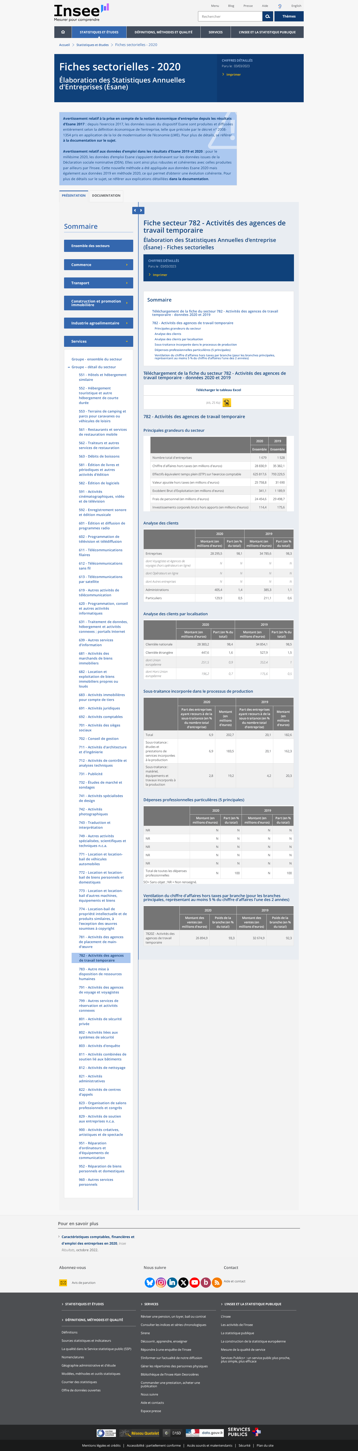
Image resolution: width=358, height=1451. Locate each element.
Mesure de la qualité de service (243, 1349)
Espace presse (151, 1411)
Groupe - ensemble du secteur (97, 359)
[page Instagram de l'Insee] (160, 1282)
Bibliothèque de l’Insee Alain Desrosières (170, 1374)
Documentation (106, 195)
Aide (265, 6)
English (296, 6)
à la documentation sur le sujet (89, 140)
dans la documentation (188, 178)
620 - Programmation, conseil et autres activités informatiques (103, 608)
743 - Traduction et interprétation (95, 825)
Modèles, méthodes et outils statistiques (91, 1373)
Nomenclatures (73, 1357)
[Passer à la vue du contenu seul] (135, 210)
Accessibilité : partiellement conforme (154, 1445)
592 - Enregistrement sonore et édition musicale (102, 512)
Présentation (74, 195)
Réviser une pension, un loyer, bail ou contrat (173, 1316)
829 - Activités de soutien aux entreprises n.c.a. (100, 1118)
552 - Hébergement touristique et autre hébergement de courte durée (98, 395)
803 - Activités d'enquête (99, 1045)
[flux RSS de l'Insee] (217, 1283)
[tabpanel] (218, 473)
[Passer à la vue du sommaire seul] (141, 210)
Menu (215, 6)
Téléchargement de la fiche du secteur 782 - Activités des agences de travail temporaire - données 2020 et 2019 (215, 313)
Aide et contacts (152, 1402)
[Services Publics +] (244, 1436)
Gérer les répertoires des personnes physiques (174, 1366)
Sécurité (244, 1445)
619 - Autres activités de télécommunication (99, 592)
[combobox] (251, 16)
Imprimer (233, 74)
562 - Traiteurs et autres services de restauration (99, 445)
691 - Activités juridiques (99, 708)
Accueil (64, 45)
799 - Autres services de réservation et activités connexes (98, 1005)
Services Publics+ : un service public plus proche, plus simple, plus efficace (255, 1359)
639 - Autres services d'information (96, 642)
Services (216, 32)
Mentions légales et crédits (101, 1445)
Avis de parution (83, 1282)
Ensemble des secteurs (90, 245)
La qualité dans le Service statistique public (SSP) (96, 1349)
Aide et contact (234, 1281)
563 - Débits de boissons (99, 456)
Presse (248, 6)
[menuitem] (63, 32)
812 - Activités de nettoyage (102, 1067)
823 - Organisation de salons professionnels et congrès (102, 1105)
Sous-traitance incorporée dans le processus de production (196, 345)
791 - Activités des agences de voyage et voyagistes (101, 989)
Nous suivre (149, 1394)
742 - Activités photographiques (93, 811)
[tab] (73, 196)
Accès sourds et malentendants (209, 1445)
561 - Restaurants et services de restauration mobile (103, 432)
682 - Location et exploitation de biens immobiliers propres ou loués (98, 679)
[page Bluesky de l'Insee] (149, 1282)
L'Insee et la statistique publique (267, 32)
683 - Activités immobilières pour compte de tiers (102, 697)
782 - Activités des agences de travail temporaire (101, 958)
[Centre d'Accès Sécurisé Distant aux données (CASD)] (173, 1436)
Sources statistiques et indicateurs (86, 1340)
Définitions (69, 1332)
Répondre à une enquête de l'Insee (166, 1349)
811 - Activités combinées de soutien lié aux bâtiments (102, 1056)
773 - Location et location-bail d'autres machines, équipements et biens (101, 895)
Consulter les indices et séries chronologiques (173, 1324)
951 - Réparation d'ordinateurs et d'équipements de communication (94, 1150)
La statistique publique (237, 1333)
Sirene (145, 1333)
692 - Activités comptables (101, 716)
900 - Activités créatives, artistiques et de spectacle (101, 1132)
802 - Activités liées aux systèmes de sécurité (98, 1034)
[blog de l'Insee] (206, 1282)
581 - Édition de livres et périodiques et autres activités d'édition (99, 469)
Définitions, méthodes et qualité (163, 32)
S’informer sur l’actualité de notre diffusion (171, 1358)
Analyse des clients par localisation (179, 339)
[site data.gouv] (205, 1436)
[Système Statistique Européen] (107, 1436)
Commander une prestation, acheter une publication (170, 1384)
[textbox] (230, 16)
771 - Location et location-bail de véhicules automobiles (101, 859)
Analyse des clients (168, 334)
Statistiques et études (99, 32)
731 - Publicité (91, 773)
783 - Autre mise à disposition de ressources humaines (100, 974)
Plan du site (265, 1445)
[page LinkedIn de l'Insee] (172, 1283)
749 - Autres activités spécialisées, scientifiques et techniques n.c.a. (102, 841)
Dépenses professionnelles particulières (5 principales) (193, 350)
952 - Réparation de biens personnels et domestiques (101, 1168)
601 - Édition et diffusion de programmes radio (102, 525)
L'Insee (226, 1316)
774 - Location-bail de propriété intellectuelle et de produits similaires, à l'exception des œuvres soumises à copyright (103, 919)
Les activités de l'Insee (237, 1324)
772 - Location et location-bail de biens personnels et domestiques (101, 877)
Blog (231, 6)
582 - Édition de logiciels (99, 483)
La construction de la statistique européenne (253, 1341)
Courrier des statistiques (79, 1382)
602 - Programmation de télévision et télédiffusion (100, 539)
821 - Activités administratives (92, 1078)
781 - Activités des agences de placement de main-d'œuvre (101, 942)
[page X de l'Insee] (183, 1283)
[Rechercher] (268, 16)
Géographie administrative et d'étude (89, 1365)
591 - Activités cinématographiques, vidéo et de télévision (101, 496)
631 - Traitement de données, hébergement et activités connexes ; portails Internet (103, 626)
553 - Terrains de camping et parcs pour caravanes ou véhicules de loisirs (102, 416)
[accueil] (63, 32)
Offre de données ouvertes (81, 1390)
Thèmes (289, 16)
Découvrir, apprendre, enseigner (164, 1341)
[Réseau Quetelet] (139, 1436)
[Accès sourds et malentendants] (279, 8)
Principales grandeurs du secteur (178, 329)
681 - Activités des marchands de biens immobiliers (96, 658)
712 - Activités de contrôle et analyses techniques (103, 763)
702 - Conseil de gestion (99, 738)
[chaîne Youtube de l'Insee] (194, 1283)
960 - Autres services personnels (96, 1182)
